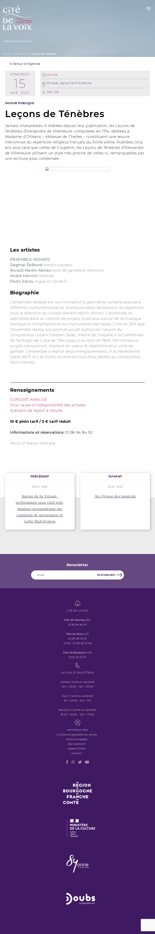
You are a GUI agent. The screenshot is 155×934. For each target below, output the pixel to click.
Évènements (21, 53)
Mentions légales (76, 739)
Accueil (7, 53)
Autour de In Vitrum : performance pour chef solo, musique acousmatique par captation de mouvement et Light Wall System (40, 509)
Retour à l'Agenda (26, 64)
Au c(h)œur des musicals (115, 496)
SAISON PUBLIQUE (19, 103)
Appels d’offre (77, 748)
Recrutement (76, 743)
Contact (76, 753)
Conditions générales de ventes (77, 734)
